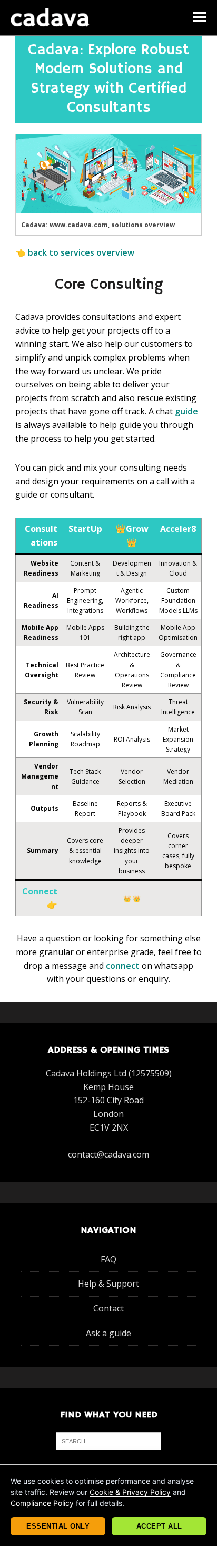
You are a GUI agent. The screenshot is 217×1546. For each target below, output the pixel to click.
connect (123, 965)
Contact (108, 1309)
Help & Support (108, 1284)
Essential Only (58, 1526)
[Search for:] (108, 1440)
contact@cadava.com (108, 1154)
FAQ (108, 1259)
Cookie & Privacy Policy (130, 1491)
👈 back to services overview (74, 252)
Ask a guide (108, 1333)
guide (186, 411)
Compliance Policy (42, 1503)
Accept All (159, 1526)
